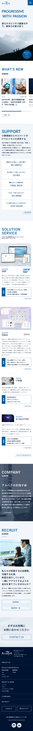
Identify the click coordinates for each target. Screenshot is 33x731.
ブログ (3, 687)
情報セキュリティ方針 (21, 717)
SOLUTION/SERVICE (10, 668)
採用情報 (15, 602)
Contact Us (9, 708)
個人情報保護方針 (11, 717)
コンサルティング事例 (7, 689)
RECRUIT (5, 702)
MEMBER (27, 212)
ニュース (4, 684)
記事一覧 (7, 115)
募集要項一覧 (15, 608)
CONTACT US (16, 637)
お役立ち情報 (5, 691)
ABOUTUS (27, 53)
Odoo (3, 674)
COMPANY (7, 513)
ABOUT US (6, 662)
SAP (3, 672)
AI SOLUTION (5, 676)
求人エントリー (24, 708)
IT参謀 (14, 672)
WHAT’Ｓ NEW (8, 682)
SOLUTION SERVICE (24, 455)
